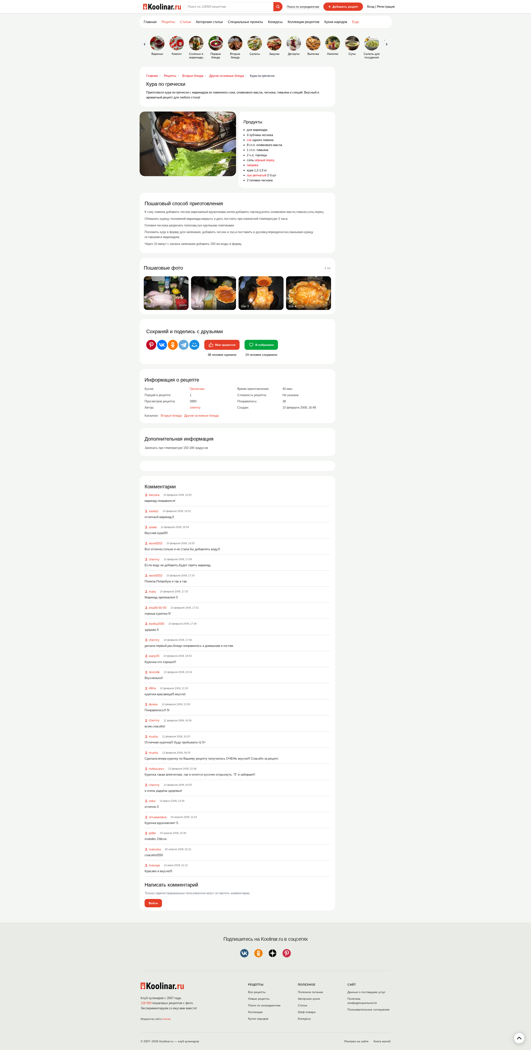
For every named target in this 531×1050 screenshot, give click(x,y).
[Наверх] (519, 1038)
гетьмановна (158, 817)
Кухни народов (335, 22)
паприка (252, 165)
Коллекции (255, 1012)
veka (152, 801)
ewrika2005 (156, 623)
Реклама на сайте (356, 1041)
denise (153, 704)
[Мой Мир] (194, 345)
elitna (152, 688)
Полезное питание (310, 992)
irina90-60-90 (157, 607)
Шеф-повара (306, 1012)
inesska (154, 495)
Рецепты (168, 22)
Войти (153, 903)
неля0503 (155, 543)
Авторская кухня (309, 998)
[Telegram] (184, 345)
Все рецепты (257, 992)
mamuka (155, 849)
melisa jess (156, 768)
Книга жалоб (382, 1041)
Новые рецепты (258, 998)
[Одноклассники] (173, 345)
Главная (150, 22)
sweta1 (153, 511)
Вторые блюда (171, 415)
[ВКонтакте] (162, 345)
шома (153, 527)
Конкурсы (275, 22)
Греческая (197, 389)
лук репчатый (256, 175)
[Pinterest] (151, 345)
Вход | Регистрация (381, 6)
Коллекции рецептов (303, 22)
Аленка (166, 1019)
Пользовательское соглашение (368, 1009)
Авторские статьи (209, 22)
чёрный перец (264, 160)
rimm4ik (154, 672)
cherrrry (154, 559)
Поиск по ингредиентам (303, 6)
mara (152, 591)
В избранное (264, 344)
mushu (153, 736)
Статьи (302, 1005)
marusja (154, 865)
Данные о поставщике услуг (366, 992)
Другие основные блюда (201, 415)
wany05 (154, 656)
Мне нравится (225, 344)
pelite (152, 833)
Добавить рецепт (343, 6)
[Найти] (278, 6)
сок (249, 140)
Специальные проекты (245, 22)
